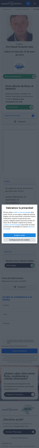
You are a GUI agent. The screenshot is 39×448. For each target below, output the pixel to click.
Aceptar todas (19, 235)
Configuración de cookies (19, 240)
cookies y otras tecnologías (21, 212)
